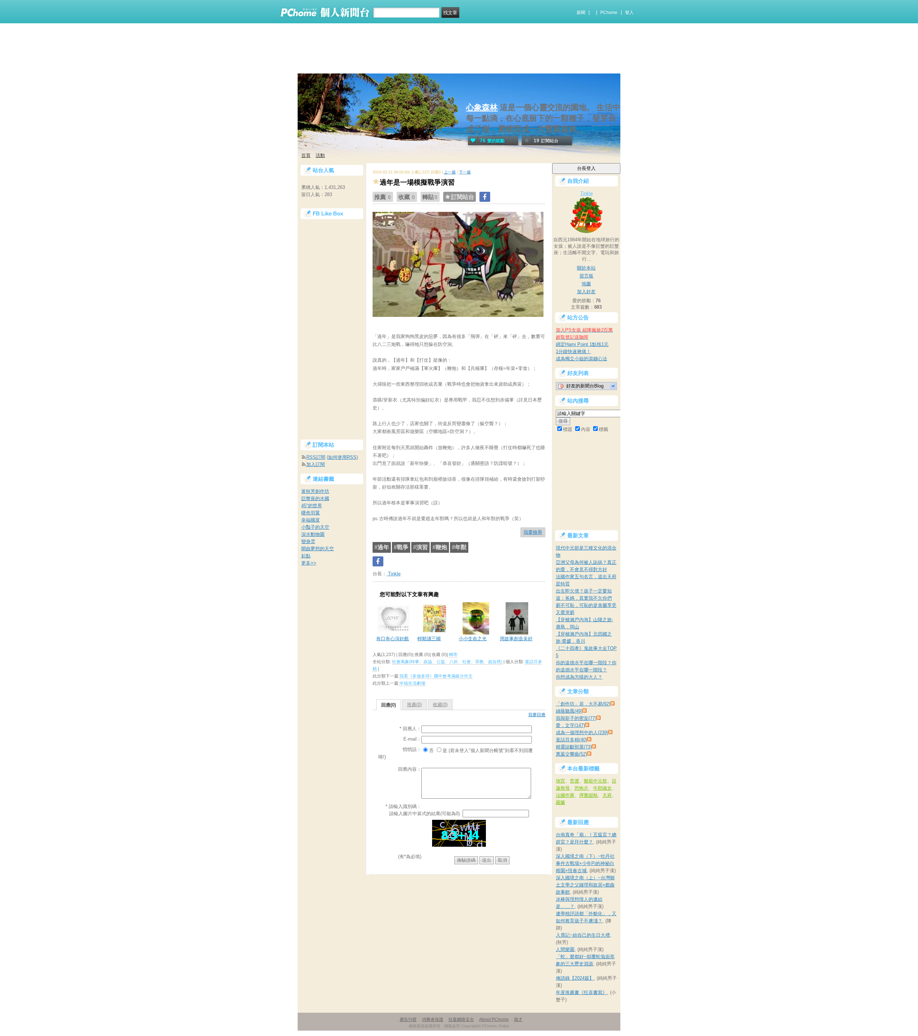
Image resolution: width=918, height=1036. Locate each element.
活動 (320, 155)
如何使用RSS (342, 457)
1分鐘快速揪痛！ (573, 351)
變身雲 (308, 541)
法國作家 (565, 795)
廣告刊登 (408, 1019)
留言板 (586, 276)
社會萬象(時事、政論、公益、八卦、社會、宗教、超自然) (447, 661)
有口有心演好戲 (392, 638)
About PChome (494, 1019)
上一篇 (450, 172)
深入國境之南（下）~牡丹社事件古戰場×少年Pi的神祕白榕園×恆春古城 (585, 863)
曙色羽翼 (310, 512)
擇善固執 (588, 795)
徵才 (518, 1019)
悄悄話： (412, 749)
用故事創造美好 (516, 638)
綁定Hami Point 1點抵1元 (582, 344)
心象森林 (482, 107)
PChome (608, 12)
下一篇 (465, 172)
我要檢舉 (533, 532)
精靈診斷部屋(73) (574, 747)
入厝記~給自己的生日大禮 (583, 935)
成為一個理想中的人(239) (582, 732)
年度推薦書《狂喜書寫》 (581, 992)
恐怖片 (581, 788)
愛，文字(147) (570, 725)
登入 (629, 12)
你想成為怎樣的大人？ (579, 677)
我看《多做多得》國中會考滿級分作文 (436, 676)
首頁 (306, 155)
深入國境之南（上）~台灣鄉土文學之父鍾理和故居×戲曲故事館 (585, 885)
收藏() (440, 704)
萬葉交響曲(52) (571, 754)
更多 (308, 563)
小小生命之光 (473, 638)
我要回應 (536, 714)
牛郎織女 (602, 788)
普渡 (574, 781)
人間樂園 (565, 949)
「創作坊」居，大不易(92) (583, 704)
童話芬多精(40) (571, 739)
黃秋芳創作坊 (315, 491)
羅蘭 (560, 802)
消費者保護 (432, 1019)
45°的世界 (311, 505)
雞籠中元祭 (595, 781)
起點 (306, 556)
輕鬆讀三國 (429, 638)
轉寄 (453, 654)
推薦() (414, 704)
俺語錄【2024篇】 (575, 978)
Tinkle (394, 573)
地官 (560, 781)
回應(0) (388, 705)
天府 (607, 795)
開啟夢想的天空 (317, 548)
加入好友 (586, 291)
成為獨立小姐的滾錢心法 (581, 358)
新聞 (581, 12)
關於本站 (586, 268)
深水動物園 (313, 534)
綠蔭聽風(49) (569, 711)
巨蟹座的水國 (315, 498)
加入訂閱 (315, 464)
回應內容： (409, 769)
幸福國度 (310, 520)
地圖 (586, 283)
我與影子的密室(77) (576, 718)
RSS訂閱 (315, 457)
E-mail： (412, 739)
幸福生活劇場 (412, 683)
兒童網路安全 (461, 1019)
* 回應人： (410, 728)
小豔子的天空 (315, 527)
